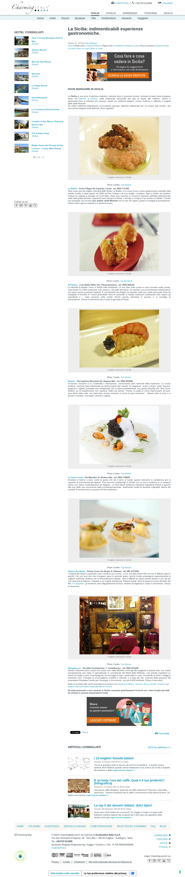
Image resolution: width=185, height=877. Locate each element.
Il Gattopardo (78, 583)
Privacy (55, 862)
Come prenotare (101, 826)
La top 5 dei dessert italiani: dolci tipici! (123, 805)
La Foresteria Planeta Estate (45, 109)
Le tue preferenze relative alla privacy (105, 873)
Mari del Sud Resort (41, 62)
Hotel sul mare (83, 48)
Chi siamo (34, 826)
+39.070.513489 (143, 3)
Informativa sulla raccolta (65, 873)
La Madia (72, 188)
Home (40, 18)
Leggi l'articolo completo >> (124, 770)
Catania (89, 46)
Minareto (36, 74)
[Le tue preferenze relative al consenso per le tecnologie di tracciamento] (180, 872)
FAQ (153, 826)
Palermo (97, 46)
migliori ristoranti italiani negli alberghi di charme (90, 686)
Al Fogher (73, 285)
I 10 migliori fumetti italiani (114, 758)
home (20, 826)
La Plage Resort (39, 85)
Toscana (162, 839)
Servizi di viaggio (75, 826)
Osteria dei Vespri (76, 571)
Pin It (85, 732)
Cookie (66, 862)
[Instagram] (21, 205)
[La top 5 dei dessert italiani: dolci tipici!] (79, 810)
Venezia (139, 684)
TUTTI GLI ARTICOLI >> (159, 747)
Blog (163, 826)
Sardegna (161, 835)
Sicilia (71, 46)
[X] (35, 205)
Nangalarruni (74, 668)
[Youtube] (30, 205)
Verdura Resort (39, 50)
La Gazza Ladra (75, 477)
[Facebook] (16, 205)
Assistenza (52, 826)
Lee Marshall (126, 281)
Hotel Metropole (39, 97)
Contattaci (122, 3)
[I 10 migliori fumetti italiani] (79, 763)
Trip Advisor (126, 185)
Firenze (160, 684)
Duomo (71, 381)
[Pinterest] (26, 205)
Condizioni (79, 862)
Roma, (147, 684)
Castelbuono (119, 46)
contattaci (58, 848)
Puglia (163, 847)
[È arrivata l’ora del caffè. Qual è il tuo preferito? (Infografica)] (79, 785)
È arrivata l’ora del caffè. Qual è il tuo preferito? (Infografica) (129, 782)
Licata (136, 46)
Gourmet (159, 46)
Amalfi (153, 684)
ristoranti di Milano (125, 684)
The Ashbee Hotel (40, 133)
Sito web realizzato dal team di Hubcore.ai (110, 862)
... (41, 157)
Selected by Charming (131, 826)
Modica (129, 46)
